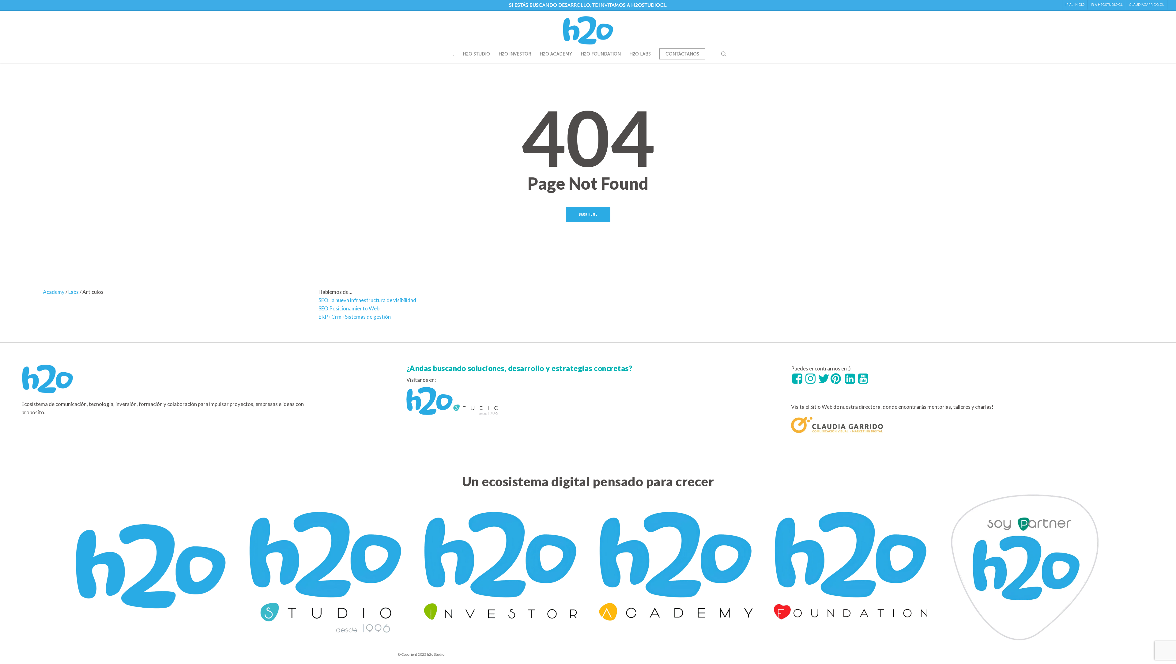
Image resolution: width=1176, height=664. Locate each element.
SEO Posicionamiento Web (348, 308)
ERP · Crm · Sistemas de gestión (354, 316)
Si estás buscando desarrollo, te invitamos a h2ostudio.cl (588, 5)
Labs (73, 292)
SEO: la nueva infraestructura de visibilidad (367, 300)
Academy (54, 292)
